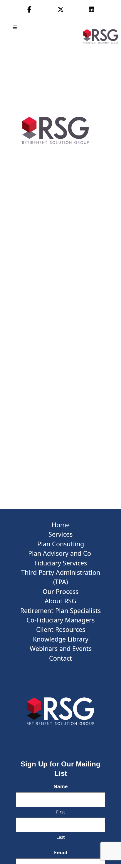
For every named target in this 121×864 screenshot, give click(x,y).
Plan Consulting (60, 544)
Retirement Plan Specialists (60, 610)
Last (60, 837)
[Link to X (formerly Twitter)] (61, 9)
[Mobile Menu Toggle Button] (15, 27)
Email (60, 852)
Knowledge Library (60, 639)
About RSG (60, 601)
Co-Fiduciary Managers (60, 620)
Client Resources (60, 629)
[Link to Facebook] (29, 9)
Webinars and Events (61, 648)
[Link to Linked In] (91, 9)
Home (61, 524)
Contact (60, 658)
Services (60, 534)
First (60, 812)
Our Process (60, 591)
